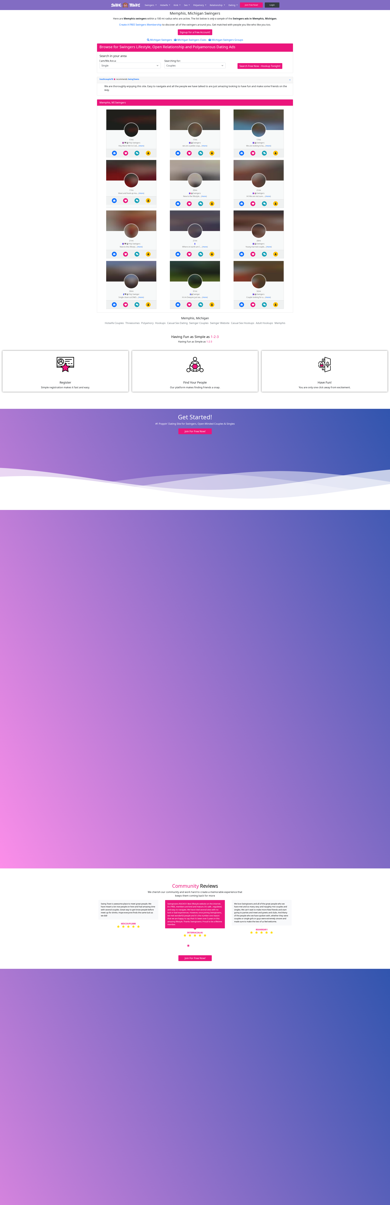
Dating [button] (232, 5)
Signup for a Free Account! (195, 32)
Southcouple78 (106, 79)
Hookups (160, 323)
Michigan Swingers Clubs (191, 40)
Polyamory (147, 323)
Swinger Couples (199, 323)
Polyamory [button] (198, 5)
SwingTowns (133, 79)
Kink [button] (176, 5)
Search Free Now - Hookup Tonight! (259, 66)
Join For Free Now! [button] (195, 431)
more (141, 145)
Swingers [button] (150, 5)
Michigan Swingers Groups (227, 40)
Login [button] (272, 4)
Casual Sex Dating (177, 323)
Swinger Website (219, 323)
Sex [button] (186, 5)
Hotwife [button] (164, 5)
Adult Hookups (264, 323)
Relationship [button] (216, 5)
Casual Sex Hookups (242, 323)
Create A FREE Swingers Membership (140, 24)
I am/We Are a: (107, 61)
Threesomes (132, 323)
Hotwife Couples (114, 323)
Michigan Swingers (160, 40)
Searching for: (172, 61)
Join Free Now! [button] (251, 4)
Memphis (280, 323)
